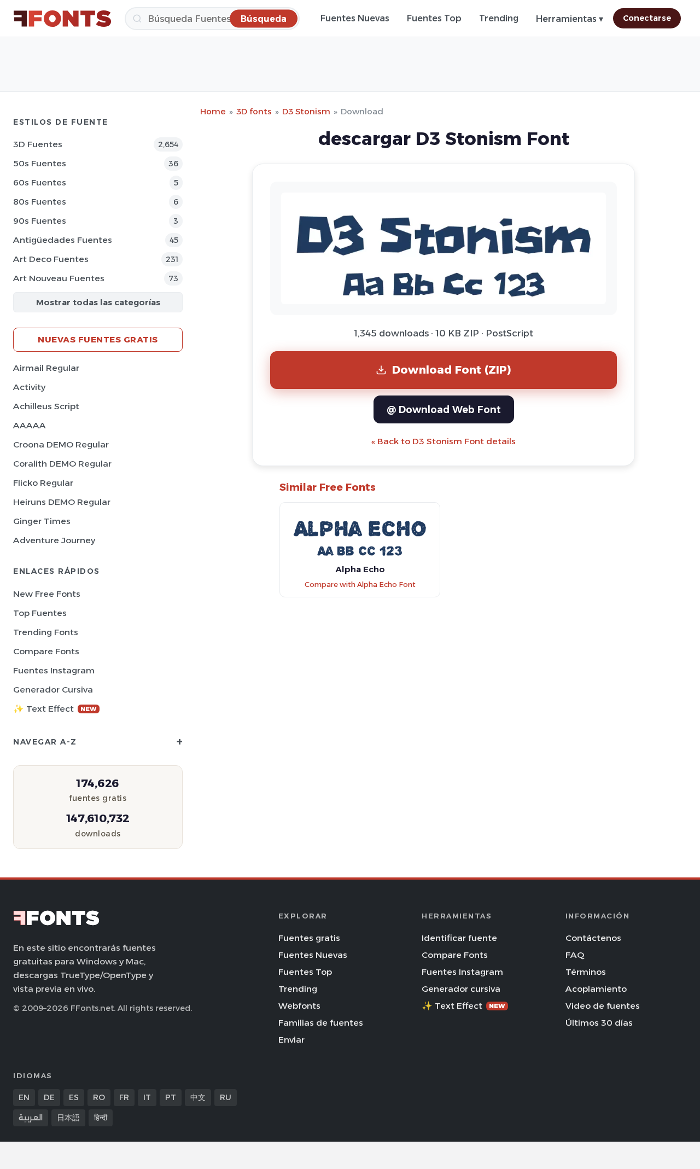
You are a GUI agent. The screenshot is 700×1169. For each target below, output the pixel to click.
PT (170, 1097)
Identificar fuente (459, 938)
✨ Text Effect (55, 708)
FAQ (574, 955)
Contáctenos (593, 938)
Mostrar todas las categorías (98, 302)
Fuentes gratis (309, 938)
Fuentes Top (434, 18)
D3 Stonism (306, 111)
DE (49, 1097)
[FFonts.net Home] (62, 18)
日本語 (68, 1118)
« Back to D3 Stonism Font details (443, 441)
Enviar (291, 1039)
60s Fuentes (39, 182)
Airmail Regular (46, 368)
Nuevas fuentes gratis (98, 339)
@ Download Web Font (444, 409)
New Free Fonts (46, 594)
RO (99, 1097)
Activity (29, 387)
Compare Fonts (46, 651)
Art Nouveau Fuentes (58, 278)
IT (147, 1097)
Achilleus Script (46, 406)
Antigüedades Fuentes (62, 240)
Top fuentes (40, 613)
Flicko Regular (43, 483)
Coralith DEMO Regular (62, 463)
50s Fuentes (39, 163)
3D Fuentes (37, 144)
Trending (498, 18)
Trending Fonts (45, 632)
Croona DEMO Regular (61, 444)
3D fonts (254, 111)
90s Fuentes (39, 221)
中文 (198, 1097)
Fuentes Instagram (54, 670)
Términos (585, 972)
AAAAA (29, 425)
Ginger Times (42, 521)
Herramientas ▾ (569, 19)
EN (24, 1097)
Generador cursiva (53, 689)
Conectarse (647, 18)
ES (74, 1097)
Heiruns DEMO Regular (61, 502)
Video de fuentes (602, 1006)
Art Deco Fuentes (51, 259)
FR (124, 1097)
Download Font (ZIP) (451, 369)
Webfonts (299, 1006)
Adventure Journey (54, 540)
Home (213, 111)
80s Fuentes (39, 201)
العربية (31, 1118)
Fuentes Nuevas (354, 18)
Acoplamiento (596, 989)
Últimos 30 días (599, 1022)
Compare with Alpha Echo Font (360, 584)
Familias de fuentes (320, 1022)
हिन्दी (100, 1118)
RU (225, 1097)
